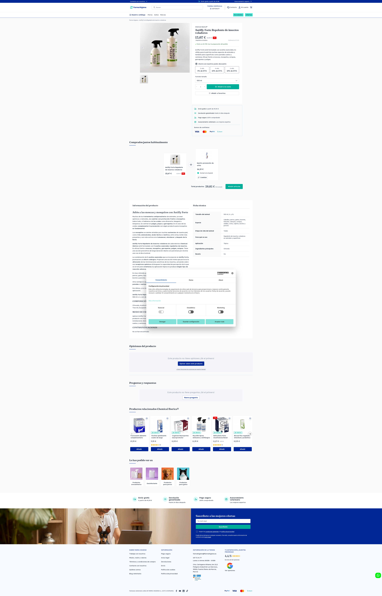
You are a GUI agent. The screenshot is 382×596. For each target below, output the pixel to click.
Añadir (139, 449)
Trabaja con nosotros (137, 554)
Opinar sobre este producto (191, 364)
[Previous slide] (143, 47)
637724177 (215, 9)
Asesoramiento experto (241, 1)
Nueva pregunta (191, 398)
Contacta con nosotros (137, 1)
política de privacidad (227, 531)
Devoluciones (166, 562)
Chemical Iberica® (201, 27)
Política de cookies (168, 570)
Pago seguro (166, 554)
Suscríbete (223, 527)
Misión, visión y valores (137, 558)
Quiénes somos (135, 570)
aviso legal (208, 537)
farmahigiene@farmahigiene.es (204, 554)
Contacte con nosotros (137, 566)
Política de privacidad (169, 574)
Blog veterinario (135, 574)
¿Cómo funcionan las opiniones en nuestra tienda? (191, 369)
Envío (163, 566)
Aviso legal (165, 558)
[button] (144, 79)
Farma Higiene (133, 20)
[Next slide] (186, 47)
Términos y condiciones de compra (142, 562)
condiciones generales (212, 531)
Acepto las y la (216, 531)
